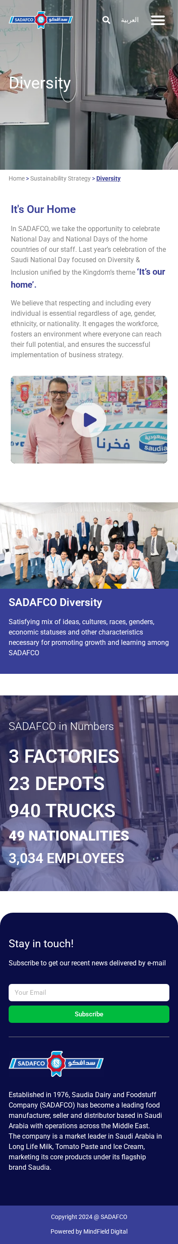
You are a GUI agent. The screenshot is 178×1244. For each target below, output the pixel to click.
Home (17, 178)
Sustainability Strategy (60, 178)
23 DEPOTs (57, 783)
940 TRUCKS (62, 811)
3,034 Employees (66, 858)
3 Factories (64, 756)
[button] (106, 20)
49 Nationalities (69, 836)
